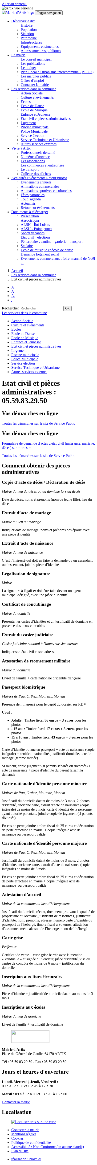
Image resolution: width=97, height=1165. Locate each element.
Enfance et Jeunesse (35, 114)
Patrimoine (29, 38)
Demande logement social (40, 254)
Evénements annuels (36, 182)
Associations (30, 220)
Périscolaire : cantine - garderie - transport (51, 241)
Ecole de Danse (32, 106)
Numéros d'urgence (35, 157)
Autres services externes (39, 144)
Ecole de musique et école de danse (47, 250)
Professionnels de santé (38, 152)
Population (29, 30)
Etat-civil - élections (35, 237)
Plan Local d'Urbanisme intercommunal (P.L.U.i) (57, 72)
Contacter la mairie (35, 85)
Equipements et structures (40, 47)
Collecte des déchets (36, 174)
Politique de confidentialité (31, 1143)
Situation (27, 34)
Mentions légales (23, 1134)
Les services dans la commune (33, 275)
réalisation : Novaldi (26, 1159)
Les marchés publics (36, 76)
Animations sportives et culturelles (46, 191)
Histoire (26, 25)
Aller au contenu (14, 4)
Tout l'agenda (31, 199)
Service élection (32, 136)
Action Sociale (32, 93)
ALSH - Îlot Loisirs (35, 225)
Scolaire (27, 246)
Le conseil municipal (36, 59)
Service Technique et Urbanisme (45, 140)
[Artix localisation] (33, 1122)
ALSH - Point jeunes (36, 229)
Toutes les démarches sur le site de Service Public (38, 423)
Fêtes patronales (32, 195)
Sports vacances (32, 233)
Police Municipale (34, 131)
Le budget (28, 68)
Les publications (33, 63)
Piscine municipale (34, 127)
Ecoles (26, 102)
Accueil (17, 271)
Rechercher (10, 308)
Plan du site (19, 1151)
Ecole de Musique (34, 110)
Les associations (33, 161)
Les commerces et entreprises (42, 165)
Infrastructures (31, 42)
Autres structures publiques (41, 51)
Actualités (28, 203)
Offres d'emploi (32, 80)
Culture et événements (37, 97)
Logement (28, 123)
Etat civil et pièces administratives (46, 119)
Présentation (30, 216)
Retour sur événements (38, 208)
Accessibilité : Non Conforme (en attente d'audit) (47, 1147)
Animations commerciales (40, 186)
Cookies (17, 1138)
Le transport (30, 169)
